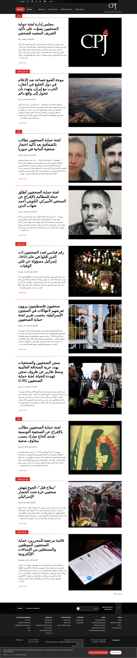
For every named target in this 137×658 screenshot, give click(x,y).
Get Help (20, 9)
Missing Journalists (99, 625)
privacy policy (12, 655)
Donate (29, 9)
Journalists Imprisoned (98, 622)
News (120, 617)
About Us (49, 617)
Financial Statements (46, 630)
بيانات (18, 16)
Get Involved (66, 617)
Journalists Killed (100, 620)
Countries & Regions (23, 617)
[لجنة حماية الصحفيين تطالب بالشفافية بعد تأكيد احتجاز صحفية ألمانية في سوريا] (95, 158)
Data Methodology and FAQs (97, 630)
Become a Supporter (33, 608)
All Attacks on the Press (98, 628)
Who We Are (48, 622)
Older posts (118, 594)
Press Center (48, 628)
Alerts (120, 620)
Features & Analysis (116, 622)
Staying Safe (79, 622)
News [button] (82, 9)
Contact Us (49, 633)
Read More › (22, 63)
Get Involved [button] (52, 9)
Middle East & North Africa (22, 625)
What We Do (48, 620)
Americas (27, 620)
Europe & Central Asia (24, 622)
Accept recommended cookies (98, 652)
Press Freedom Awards (64, 625)
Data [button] (77, 9)
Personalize (115, 652)
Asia (29, 630)
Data (103, 617)
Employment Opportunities (44, 625)
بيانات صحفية (20, 244)
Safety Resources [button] (66, 9)
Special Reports (117, 628)
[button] (19, 1)
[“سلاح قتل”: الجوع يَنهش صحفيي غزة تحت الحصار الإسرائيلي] (95, 504)
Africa (28, 628)
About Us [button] (41, 9)
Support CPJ (67, 620)
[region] (68, 652)
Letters (120, 625)
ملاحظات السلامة (22, 532)
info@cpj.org (19, 640)
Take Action (67, 622)
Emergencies (79, 620)
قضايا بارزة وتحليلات (22, 71)
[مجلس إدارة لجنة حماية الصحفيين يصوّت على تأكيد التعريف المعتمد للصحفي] (95, 42)
